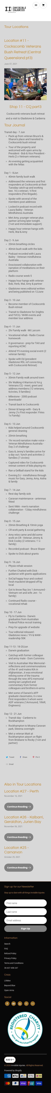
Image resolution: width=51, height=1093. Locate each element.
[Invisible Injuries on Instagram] (26, 1003)
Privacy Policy (10, 958)
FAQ (6, 948)
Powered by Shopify (13, 1070)
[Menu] (36, 5)
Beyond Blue (9, 985)
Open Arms (9, 990)
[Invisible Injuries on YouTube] (13, 1003)
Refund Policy (10, 953)
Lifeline (7, 981)
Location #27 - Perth (21, 791)
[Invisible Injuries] (15, 10)
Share (25, 757)
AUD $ (9, 1059)
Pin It (38, 757)
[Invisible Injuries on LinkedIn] (20, 1003)
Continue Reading (17, 806)
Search (7, 944)
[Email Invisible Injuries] (32, 1003)
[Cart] (43, 5)
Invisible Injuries (18, 1065)
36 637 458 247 (11, 968)
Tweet (11, 757)
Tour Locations (16, 27)
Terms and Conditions (13, 963)
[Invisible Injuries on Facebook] (7, 1003)
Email (11, 764)
